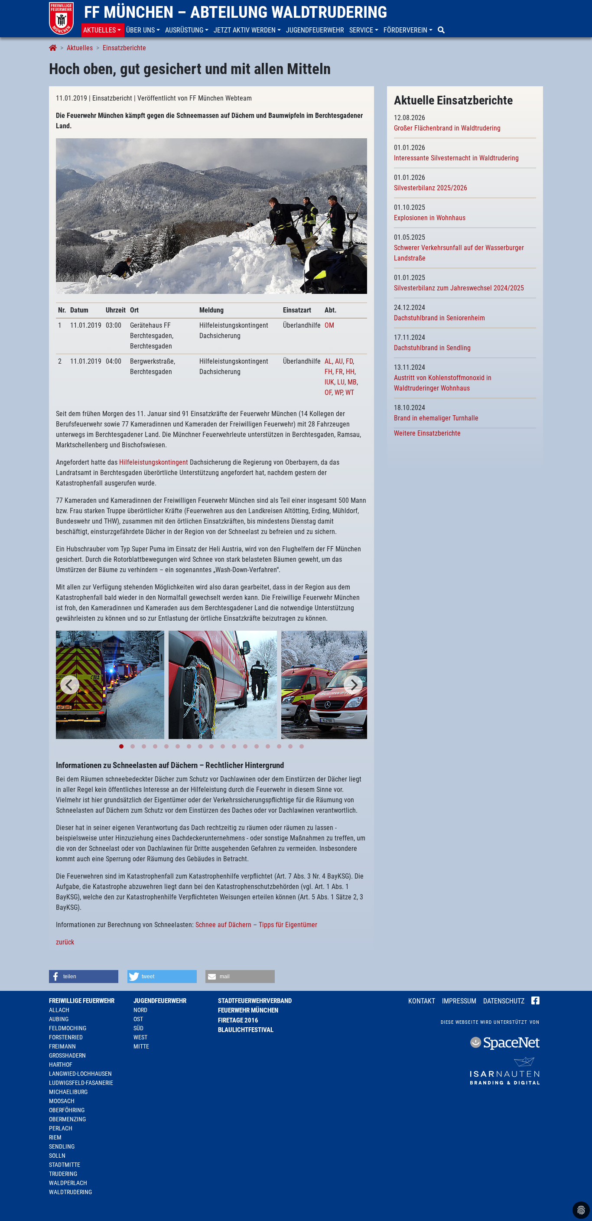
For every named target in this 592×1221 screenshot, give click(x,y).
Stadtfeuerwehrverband (255, 1001)
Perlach (60, 1128)
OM (329, 325)
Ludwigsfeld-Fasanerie (81, 1082)
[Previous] (69, 684)
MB (352, 382)
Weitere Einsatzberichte (427, 433)
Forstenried (66, 1037)
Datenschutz (503, 1001)
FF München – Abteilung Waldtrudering (235, 12)
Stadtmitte (64, 1164)
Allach (59, 1009)
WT (349, 392)
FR (339, 372)
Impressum (459, 1001)
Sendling (62, 1146)
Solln (57, 1155)
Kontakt (421, 1001)
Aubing (58, 1019)
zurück (65, 942)
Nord (140, 1009)
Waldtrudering (70, 1191)
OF (328, 392)
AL (328, 361)
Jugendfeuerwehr (159, 1001)
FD (349, 361)
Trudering (63, 1173)
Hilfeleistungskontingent (153, 462)
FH (328, 372)
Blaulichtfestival (245, 1030)
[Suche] (442, 30)
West (140, 1037)
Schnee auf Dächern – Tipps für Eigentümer (256, 925)
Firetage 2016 (238, 1020)
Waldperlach (68, 1182)
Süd (138, 1028)
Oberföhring (67, 1110)
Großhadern (67, 1055)
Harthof (60, 1064)
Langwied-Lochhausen (80, 1073)
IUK (329, 382)
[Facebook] (535, 1002)
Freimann (62, 1046)
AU (339, 361)
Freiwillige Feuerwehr (81, 1001)
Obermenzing (67, 1119)
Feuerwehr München (248, 1010)
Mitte (141, 1046)
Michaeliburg (68, 1091)
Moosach (62, 1100)
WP (338, 392)
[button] (102, 30)
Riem (55, 1137)
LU (341, 382)
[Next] (353, 684)
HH (350, 372)
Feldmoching (67, 1028)
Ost (138, 1019)
